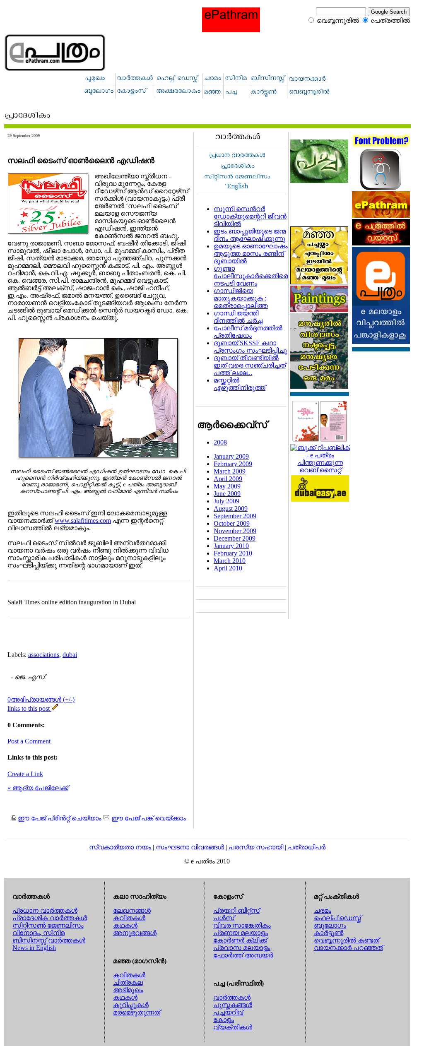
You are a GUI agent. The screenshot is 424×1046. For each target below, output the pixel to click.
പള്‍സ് (223, 917)
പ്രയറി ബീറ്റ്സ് (236, 910)
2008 (220, 442)
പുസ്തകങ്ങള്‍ (232, 1004)
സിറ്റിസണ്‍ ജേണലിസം (48, 925)
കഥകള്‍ (125, 925)
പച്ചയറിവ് (228, 1012)
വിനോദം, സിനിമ (38, 932)
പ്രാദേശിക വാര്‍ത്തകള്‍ (49, 917)
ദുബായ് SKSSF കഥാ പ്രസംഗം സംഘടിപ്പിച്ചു (250, 346)
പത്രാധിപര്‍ (306, 847)
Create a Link (25, 773)
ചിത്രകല (128, 982)
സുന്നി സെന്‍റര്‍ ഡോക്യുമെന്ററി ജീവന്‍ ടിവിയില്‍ (250, 216)
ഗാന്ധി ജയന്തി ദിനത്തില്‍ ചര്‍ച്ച (238, 317)
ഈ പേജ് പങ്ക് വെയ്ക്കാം (148, 818)
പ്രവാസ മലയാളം (241, 947)
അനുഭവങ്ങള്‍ (135, 932)
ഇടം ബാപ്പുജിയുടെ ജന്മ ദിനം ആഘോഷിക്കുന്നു (250, 235)
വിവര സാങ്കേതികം (242, 925)
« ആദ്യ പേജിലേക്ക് (37, 787)
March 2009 (230, 471)
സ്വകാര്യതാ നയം (120, 847)
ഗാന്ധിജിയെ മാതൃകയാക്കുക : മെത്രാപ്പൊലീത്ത (241, 298)
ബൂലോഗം (330, 925)
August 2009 (231, 508)
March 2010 (230, 560)
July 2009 (226, 501)
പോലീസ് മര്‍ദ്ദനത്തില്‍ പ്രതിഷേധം (248, 332)
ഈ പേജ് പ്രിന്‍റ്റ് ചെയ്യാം (59, 818)
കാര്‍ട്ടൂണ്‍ (328, 932)
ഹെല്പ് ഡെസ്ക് (337, 917)
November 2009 (235, 530)
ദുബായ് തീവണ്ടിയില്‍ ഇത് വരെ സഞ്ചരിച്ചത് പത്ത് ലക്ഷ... (250, 365)
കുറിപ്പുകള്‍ (131, 1004)
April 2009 (228, 478)
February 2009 (233, 463)
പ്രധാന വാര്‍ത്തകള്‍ (44, 910)
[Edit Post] (55, 708)
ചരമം (322, 910)
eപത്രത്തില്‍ (390, 20)
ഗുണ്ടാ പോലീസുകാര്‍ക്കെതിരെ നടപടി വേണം (251, 276)
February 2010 (233, 553)
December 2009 (234, 538)
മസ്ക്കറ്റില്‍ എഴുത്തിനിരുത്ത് (239, 384)
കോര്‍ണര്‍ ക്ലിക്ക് (240, 940)
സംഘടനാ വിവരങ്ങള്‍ (191, 847)
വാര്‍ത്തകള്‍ (232, 997)
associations (43, 654)
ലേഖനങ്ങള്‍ (132, 910)
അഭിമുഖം (128, 989)
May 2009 (227, 486)
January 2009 (231, 456)
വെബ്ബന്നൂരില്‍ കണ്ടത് (346, 940)
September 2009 (235, 515)
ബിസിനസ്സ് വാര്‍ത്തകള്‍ (48, 940)
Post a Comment (29, 741)
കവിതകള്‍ (129, 917)
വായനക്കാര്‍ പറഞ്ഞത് (348, 947)
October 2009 (232, 523)
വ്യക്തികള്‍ (232, 1027)
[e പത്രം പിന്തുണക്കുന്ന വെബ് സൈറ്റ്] (320, 470)
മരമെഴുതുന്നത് (136, 1012)
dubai (70, 654)
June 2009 (227, 493)
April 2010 (228, 568)
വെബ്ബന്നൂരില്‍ (338, 20)
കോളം (223, 1019)
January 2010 (231, 545)
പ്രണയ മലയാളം (240, 932)
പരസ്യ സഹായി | (258, 847)
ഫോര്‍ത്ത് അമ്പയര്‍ (243, 955)
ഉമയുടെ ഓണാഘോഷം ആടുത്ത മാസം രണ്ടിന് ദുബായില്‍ (251, 254)
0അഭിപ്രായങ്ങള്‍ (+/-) (41, 699)
